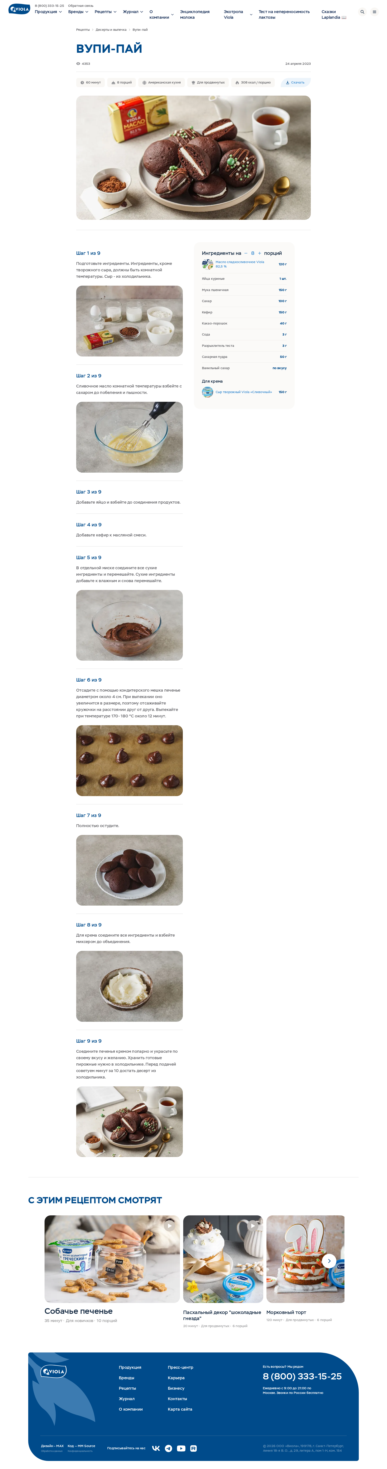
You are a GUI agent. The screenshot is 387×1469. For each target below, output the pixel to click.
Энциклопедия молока (195, 14)
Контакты (177, 1398)
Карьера (176, 1377)
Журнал (127, 1398)
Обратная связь (80, 6)
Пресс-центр (180, 1367)
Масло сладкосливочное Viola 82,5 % (240, 264)
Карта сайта (180, 1409)
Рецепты (83, 30)
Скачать (297, 82)
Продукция (130, 1367)
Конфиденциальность (80, 1451)
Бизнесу (176, 1388)
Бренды (126, 1377)
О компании (131, 1409)
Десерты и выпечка (111, 30)
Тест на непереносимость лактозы (284, 14)
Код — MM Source (81, 1446)
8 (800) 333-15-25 (49, 6)
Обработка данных (52, 1451)
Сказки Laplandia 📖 (334, 14)
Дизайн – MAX (52, 1446)
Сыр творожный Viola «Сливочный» (244, 392)
